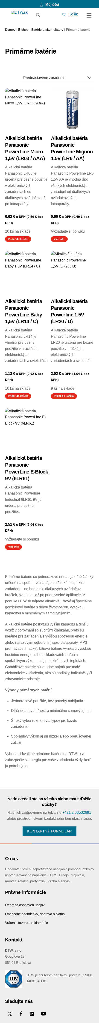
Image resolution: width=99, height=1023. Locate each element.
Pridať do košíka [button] (18, 239)
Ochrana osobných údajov (25, 905)
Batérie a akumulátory (47, 29)
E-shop (23, 29)
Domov (10, 29)
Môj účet (51, 4)
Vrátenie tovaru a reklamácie (26, 923)
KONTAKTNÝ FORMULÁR (49, 831)
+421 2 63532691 (76, 812)
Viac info (59, 239)
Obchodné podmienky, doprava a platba (35, 914)
